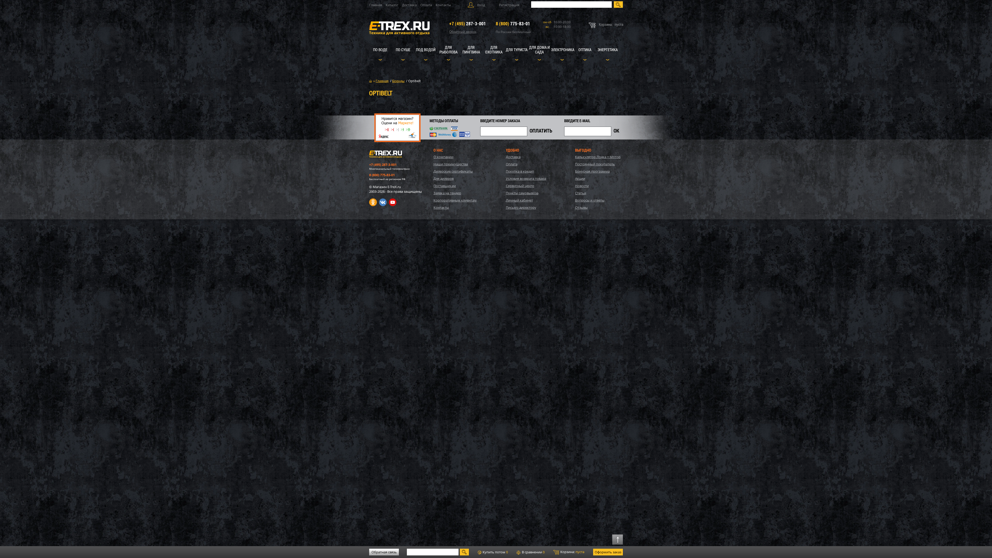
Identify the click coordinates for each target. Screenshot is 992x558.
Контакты (443, 5)
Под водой (426, 49)
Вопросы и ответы (590, 200)
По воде (380, 49)
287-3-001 (467, 23)
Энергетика (608, 49)
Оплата (426, 5)
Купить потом (495, 552)
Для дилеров (443, 178)
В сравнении (533, 552)
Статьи (580, 193)
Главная (375, 5)
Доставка (409, 5)
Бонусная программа (592, 171)
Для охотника (493, 50)
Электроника (562, 49)
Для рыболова (448, 50)
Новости (582, 185)
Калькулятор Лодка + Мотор (598, 156)
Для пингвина (471, 50)
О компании (443, 156)
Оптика (584, 49)
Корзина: (572, 551)
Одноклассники (373, 202)
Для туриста (517, 49)
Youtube (393, 202)
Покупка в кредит (520, 171)
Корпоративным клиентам (455, 200)
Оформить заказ (608, 552)
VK (383, 202)
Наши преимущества (450, 164)
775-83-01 (513, 23)
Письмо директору (521, 207)
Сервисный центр (520, 185)
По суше (403, 49)
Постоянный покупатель (595, 164)
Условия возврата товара (526, 178)
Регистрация (509, 5)
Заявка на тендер (447, 193)
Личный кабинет (519, 200)
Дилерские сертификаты (453, 171)
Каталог (392, 5)
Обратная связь (384, 552)
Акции (580, 178)
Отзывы (581, 207)
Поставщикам (444, 185)
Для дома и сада (539, 50)
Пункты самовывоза (522, 193)
